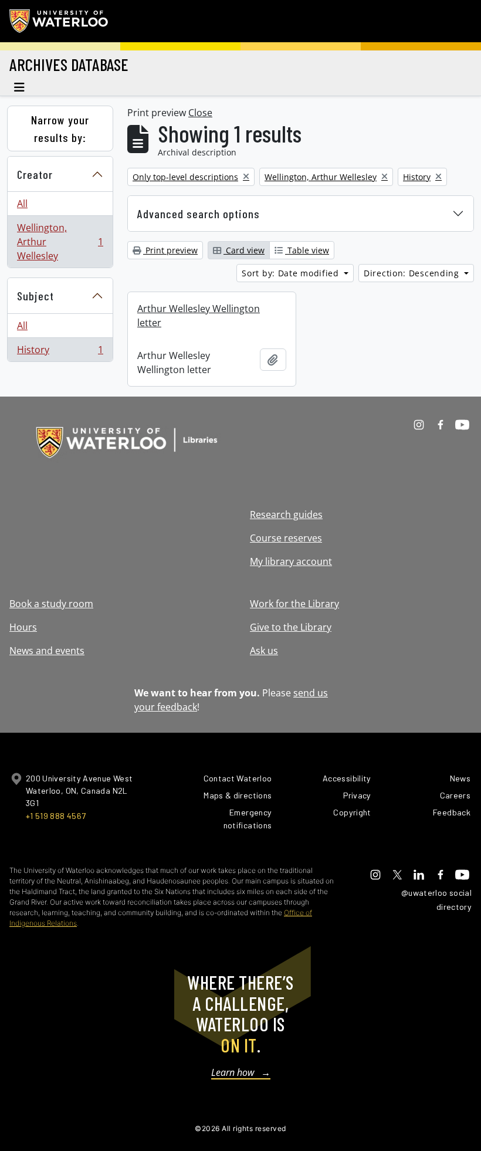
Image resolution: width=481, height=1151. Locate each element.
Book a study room (51, 603)
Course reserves (286, 538)
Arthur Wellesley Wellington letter (198, 315)
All (22, 203)
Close (200, 112)
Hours (23, 627)
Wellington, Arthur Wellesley (59, 241)
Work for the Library (294, 603)
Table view (307, 250)
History (59, 352)
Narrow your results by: (60, 128)
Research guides (286, 514)
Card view (244, 250)
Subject (35, 296)
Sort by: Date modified (291, 273)
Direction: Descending (413, 273)
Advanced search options (198, 213)
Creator (35, 174)
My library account (291, 561)
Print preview (170, 250)
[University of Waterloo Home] (59, 21)
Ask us (264, 650)
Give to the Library (290, 627)
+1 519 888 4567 (56, 816)
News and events (46, 650)
